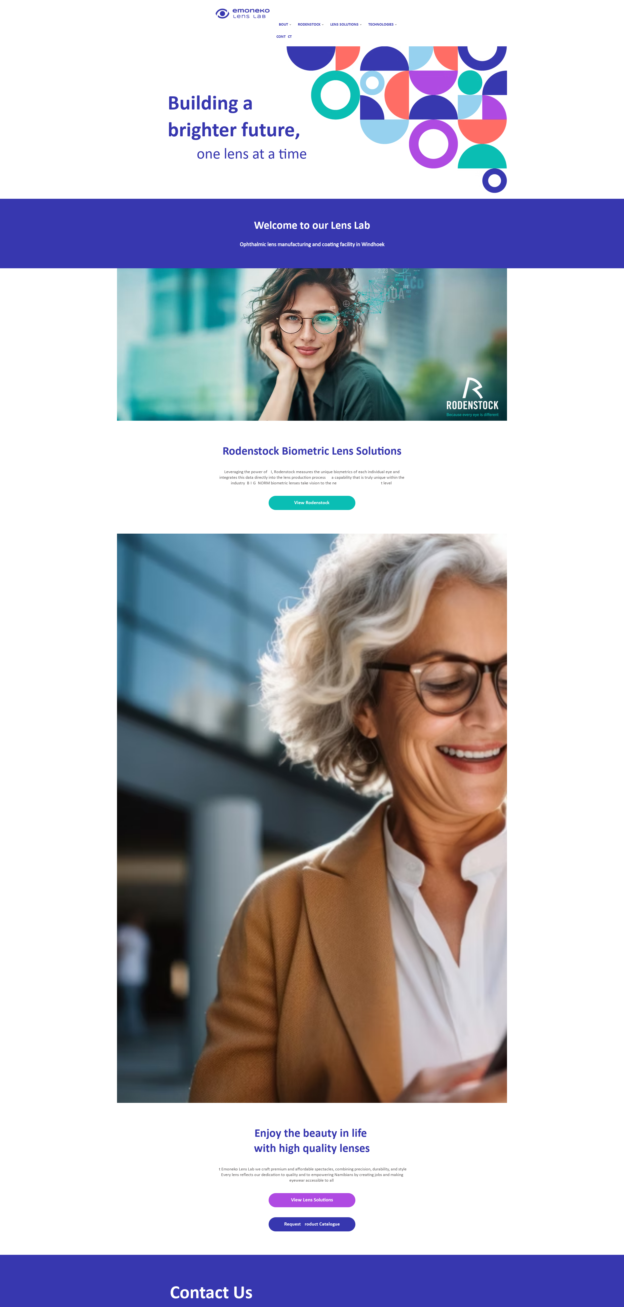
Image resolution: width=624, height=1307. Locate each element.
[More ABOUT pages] (290, 24)
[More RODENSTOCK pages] (322, 24)
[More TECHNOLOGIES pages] (396, 24)
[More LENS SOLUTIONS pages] (360, 24)
